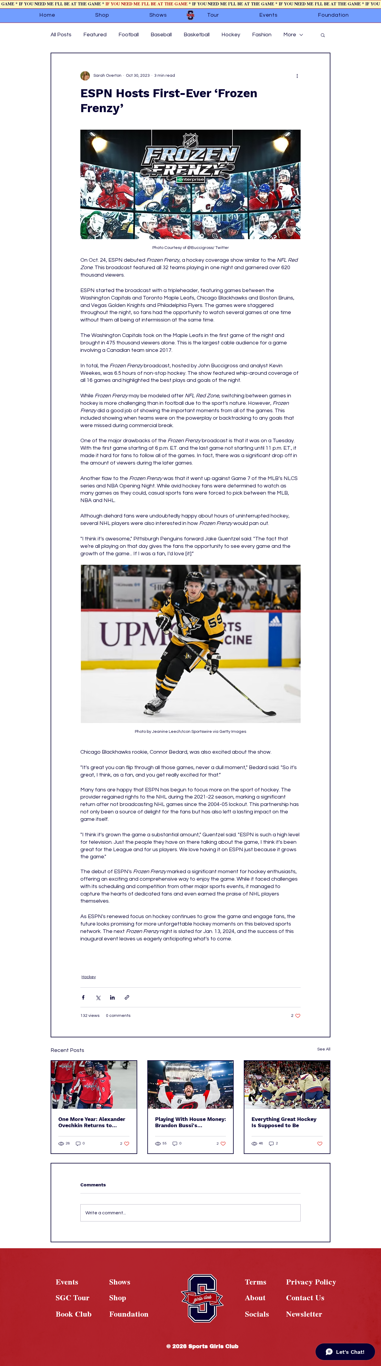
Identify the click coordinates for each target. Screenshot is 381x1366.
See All (323, 1049)
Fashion (261, 34)
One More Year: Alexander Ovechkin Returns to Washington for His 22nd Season (91, 1122)
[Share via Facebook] (83, 997)
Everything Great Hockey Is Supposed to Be (284, 1122)
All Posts (61, 34)
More (289, 34)
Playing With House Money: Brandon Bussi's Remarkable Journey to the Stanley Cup (190, 1122)
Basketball (197, 34)
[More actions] (297, 75)
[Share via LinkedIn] (112, 997)
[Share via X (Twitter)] (98, 997)
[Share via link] (127, 997)
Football (128, 34)
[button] (323, 34)
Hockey (230, 34)
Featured (95, 34)
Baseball (161, 34)
